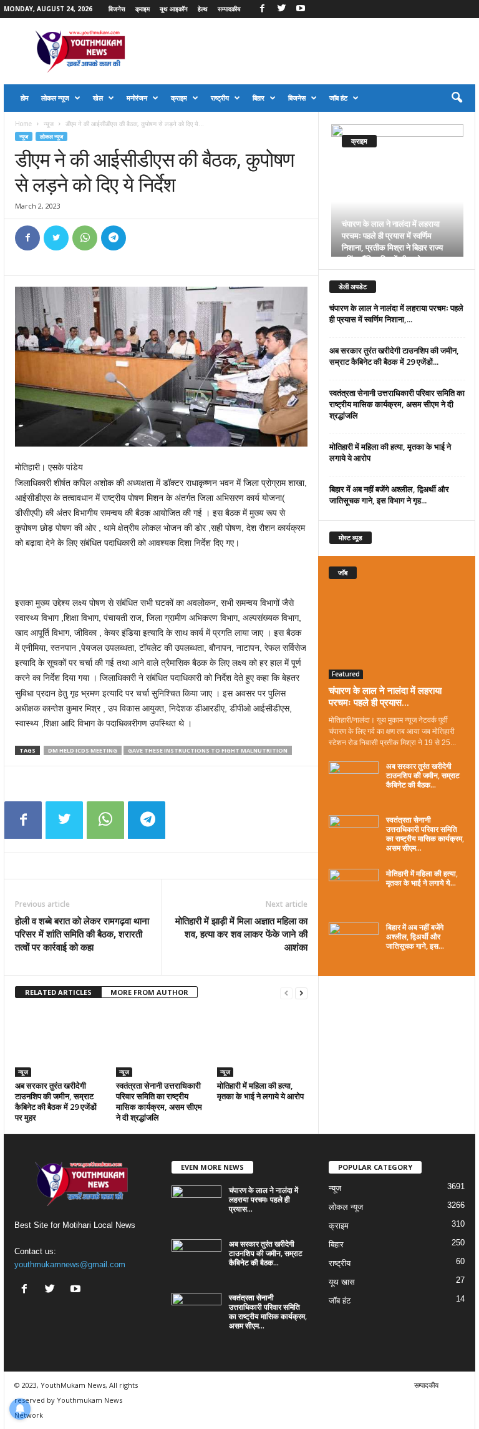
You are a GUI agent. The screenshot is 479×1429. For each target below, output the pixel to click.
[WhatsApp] (84, 237)
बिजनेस (117, 8)
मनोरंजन (137, 97)
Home (23, 123)
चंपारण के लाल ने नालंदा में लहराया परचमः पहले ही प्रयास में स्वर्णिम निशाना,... (396, 313)
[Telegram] (113, 237)
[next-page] (301, 992)
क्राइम (142, 8)
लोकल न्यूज (55, 97)
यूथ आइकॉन (174, 8)
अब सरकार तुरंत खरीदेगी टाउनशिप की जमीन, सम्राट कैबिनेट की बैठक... (423, 775)
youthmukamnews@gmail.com (69, 1264)
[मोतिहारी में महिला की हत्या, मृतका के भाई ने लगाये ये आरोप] (262, 1043)
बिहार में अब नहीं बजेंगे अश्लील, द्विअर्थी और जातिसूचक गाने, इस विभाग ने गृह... (389, 494)
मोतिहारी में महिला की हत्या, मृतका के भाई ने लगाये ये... (422, 878)
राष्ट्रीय (220, 97)
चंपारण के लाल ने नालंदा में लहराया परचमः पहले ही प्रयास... (385, 696)
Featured (346, 674)
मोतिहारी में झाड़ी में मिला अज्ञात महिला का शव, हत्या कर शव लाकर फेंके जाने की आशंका (241, 933)
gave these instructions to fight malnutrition (208, 750)
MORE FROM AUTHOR (149, 992)
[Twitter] (281, 9)
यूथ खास (342, 1282)
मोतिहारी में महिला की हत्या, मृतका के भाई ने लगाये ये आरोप (260, 1091)
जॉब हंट (338, 97)
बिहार (258, 97)
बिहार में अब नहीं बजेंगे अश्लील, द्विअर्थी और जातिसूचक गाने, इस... (415, 936)
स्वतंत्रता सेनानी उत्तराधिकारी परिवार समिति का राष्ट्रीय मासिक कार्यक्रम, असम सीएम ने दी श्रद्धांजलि (159, 1101)
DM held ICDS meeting (82, 750)
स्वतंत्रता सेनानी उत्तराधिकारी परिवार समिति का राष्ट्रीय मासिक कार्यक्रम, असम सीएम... (425, 833)
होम (25, 97)
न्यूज (49, 123)
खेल (98, 97)
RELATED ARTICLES (58, 992)
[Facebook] (261, 9)
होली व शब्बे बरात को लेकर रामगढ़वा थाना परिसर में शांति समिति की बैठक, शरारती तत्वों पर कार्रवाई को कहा (82, 933)
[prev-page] (286, 992)
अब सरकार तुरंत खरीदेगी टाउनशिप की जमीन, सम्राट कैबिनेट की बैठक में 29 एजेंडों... (394, 356)
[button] (456, 98)
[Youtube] (300, 9)
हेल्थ (203, 8)
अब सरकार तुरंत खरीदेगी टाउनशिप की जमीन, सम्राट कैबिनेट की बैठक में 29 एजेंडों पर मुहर (56, 1101)
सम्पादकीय (229, 8)
